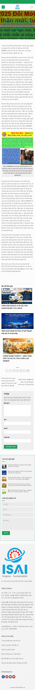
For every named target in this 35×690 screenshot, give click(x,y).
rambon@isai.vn (21, 269)
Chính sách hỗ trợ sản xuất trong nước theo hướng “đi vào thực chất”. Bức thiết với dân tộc (19, 484)
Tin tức (4, 17)
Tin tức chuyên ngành (15, 17)
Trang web (7, 437)
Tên (5, 419)
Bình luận (7, 403)
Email (6, 428)
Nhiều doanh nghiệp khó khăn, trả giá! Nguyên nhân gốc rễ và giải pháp (26, 382)
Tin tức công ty (27, 17)
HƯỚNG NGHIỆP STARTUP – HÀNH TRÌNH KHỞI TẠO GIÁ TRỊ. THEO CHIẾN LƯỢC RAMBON (17, 358)
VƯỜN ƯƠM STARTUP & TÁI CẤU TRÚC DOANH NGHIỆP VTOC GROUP (19, 465)
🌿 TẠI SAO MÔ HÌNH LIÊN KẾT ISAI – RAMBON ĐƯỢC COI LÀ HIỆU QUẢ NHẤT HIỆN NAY (20, 491)
